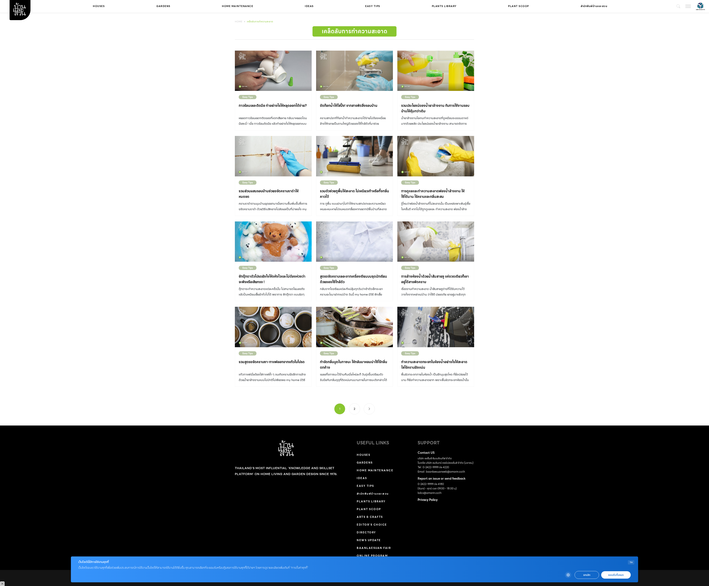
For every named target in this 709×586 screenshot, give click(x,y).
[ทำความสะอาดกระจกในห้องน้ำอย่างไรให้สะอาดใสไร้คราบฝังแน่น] (435, 327)
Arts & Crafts (370, 517)
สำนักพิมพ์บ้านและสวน (594, 6)
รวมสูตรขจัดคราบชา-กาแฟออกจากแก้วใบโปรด (272, 362)
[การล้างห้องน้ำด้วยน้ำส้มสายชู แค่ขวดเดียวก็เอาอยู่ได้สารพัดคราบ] (435, 241)
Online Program (372, 556)
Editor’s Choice (372, 525)
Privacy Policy (428, 500)
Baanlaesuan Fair (374, 548)
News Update (369, 540)
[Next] (369, 408)
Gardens (163, 6)
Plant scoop (518, 6)
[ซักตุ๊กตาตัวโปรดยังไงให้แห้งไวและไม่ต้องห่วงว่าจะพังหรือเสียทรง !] (273, 241)
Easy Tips (372, 6)
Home (238, 21)
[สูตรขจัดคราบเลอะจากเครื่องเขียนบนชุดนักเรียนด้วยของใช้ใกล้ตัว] (354, 241)
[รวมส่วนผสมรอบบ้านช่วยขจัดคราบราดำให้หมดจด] (273, 156)
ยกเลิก (586, 575)
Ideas (309, 6)
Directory (366, 532)
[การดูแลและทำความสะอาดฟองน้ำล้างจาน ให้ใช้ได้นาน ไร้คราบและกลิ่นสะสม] (435, 156)
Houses (99, 6)
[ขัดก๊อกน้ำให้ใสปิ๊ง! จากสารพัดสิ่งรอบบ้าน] (354, 71)
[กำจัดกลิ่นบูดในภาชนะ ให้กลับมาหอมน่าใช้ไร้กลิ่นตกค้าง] (354, 327)
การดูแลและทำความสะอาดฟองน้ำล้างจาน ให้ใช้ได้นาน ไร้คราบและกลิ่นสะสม (433, 193)
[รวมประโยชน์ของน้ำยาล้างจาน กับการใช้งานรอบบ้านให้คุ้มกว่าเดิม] (435, 71)
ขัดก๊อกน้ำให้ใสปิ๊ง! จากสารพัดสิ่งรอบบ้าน (348, 105)
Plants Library (444, 6)
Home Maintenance (237, 6)
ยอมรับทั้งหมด (616, 575)
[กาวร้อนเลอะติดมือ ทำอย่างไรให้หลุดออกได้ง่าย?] (273, 71)
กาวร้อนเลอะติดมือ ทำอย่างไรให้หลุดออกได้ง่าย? (273, 105)
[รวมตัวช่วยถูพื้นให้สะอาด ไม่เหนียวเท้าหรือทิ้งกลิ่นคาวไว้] (354, 156)
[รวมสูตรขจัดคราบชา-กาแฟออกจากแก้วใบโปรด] (273, 327)
